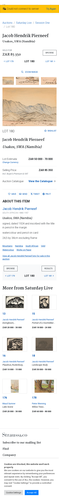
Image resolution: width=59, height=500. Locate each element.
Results (48, 268)
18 (33, 355)
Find (6, 449)
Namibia (19, 246)
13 (3, 313)
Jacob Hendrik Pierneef (19, 209)
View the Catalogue (41, 181)
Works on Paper (24, 250)
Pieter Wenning (39, 403)
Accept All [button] (32, 492)
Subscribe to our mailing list (22, 443)
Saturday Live (24, 22)
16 (3, 355)
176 (4, 397)
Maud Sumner (8, 403)
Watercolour (8, 250)
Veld (43, 246)
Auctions (7, 22)
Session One (42, 22)
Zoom (31, 72)
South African (32, 246)
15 (33, 313)
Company (9, 455)
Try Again (51, 9)
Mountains (7, 246)
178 (34, 397)
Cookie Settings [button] (13, 492)
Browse (50, 52)
